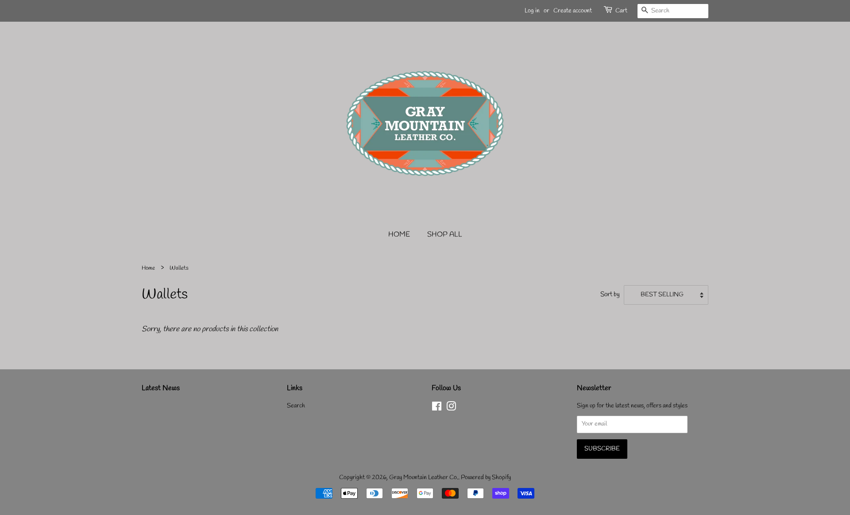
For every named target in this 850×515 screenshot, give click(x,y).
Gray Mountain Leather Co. (423, 477)
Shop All (444, 234)
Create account (572, 11)
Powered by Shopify (486, 477)
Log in (532, 11)
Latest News (161, 388)
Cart (621, 11)
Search (296, 406)
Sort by (610, 294)
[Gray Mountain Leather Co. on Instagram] (451, 408)
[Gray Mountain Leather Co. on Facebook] (437, 408)
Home (399, 234)
